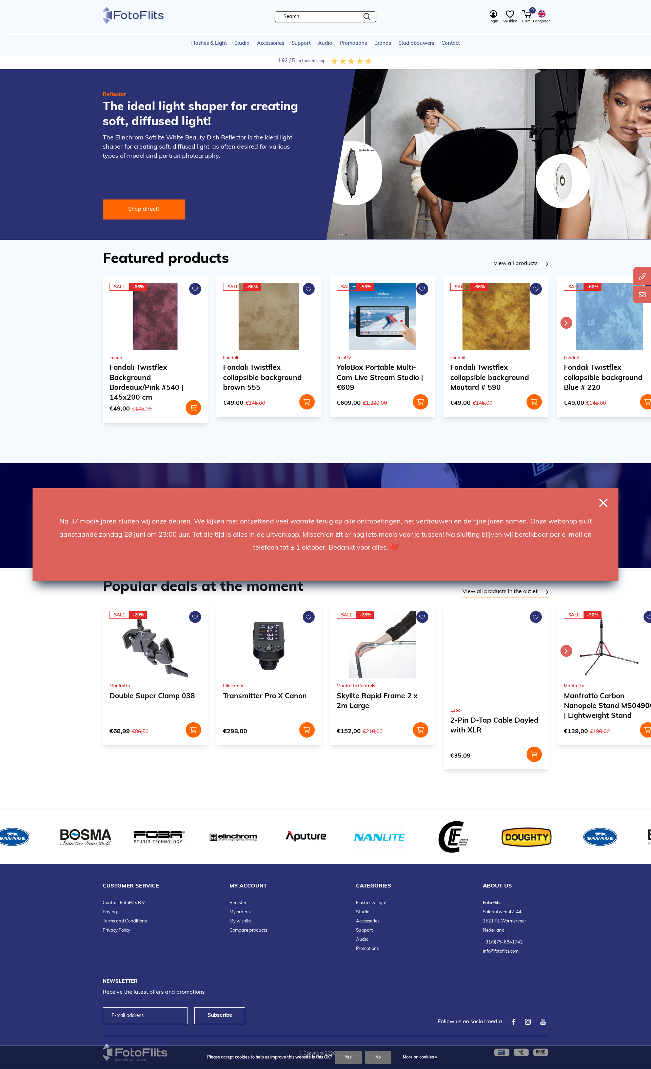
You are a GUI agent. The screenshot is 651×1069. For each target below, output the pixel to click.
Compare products (248, 930)
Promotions (353, 43)
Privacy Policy (116, 930)
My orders (240, 912)
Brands (382, 43)
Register (238, 903)
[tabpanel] (521, 264)
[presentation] (566, 323)
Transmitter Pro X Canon (265, 696)
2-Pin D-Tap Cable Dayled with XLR (494, 725)
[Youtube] (543, 1021)
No (378, 1057)
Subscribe (220, 1015)
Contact (450, 43)
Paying (110, 912)
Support (301, 43)
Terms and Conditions (125, 921)
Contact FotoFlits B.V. (124, 903)
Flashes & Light (209, 43)
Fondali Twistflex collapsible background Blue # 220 (489, 377)
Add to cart (193, 401)
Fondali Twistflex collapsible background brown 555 (149, 377)
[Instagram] (528, 1021)
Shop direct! (143, 209)
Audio (325, 43)
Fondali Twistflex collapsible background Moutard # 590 (376, 377)
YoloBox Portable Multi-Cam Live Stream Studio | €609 (266, 377)
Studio (242, 43)
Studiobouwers (416, 43)
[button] (339, 234)
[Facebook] (513, 1021)
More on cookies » (420, 1057)
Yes (348, 1057)
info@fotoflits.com (500, 951)
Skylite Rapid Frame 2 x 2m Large (377, 701)
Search (366, 16)
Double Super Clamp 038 (152, 696)
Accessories (270, 43)
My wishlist (241, 921)
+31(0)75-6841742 (503, 942)
